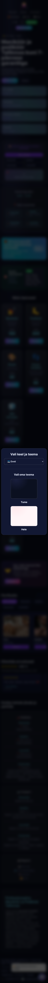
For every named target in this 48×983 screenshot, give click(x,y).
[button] (24, 491)
